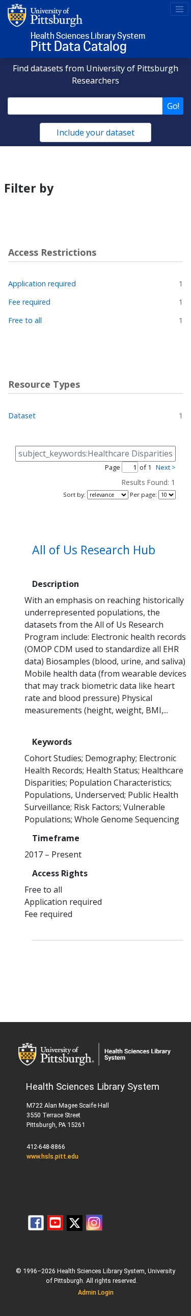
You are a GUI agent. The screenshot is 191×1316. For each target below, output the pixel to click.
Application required (42, 283)
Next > (166, 467)
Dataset (22, 415)
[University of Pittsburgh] (45, 14)
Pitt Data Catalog (79, 46)
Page (112, 467)
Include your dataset (95, 132)
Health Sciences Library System (88, 36)
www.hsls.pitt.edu (52, 1156)
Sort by (73, 494)
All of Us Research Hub (93, 550)
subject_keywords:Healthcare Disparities (95, 453)
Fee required (29, 302)
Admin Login (96, 1292)
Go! (173, 106)
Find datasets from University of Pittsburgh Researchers (95, 74)
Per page (142, 494)
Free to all (25, 320)
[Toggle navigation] (179, 9)
